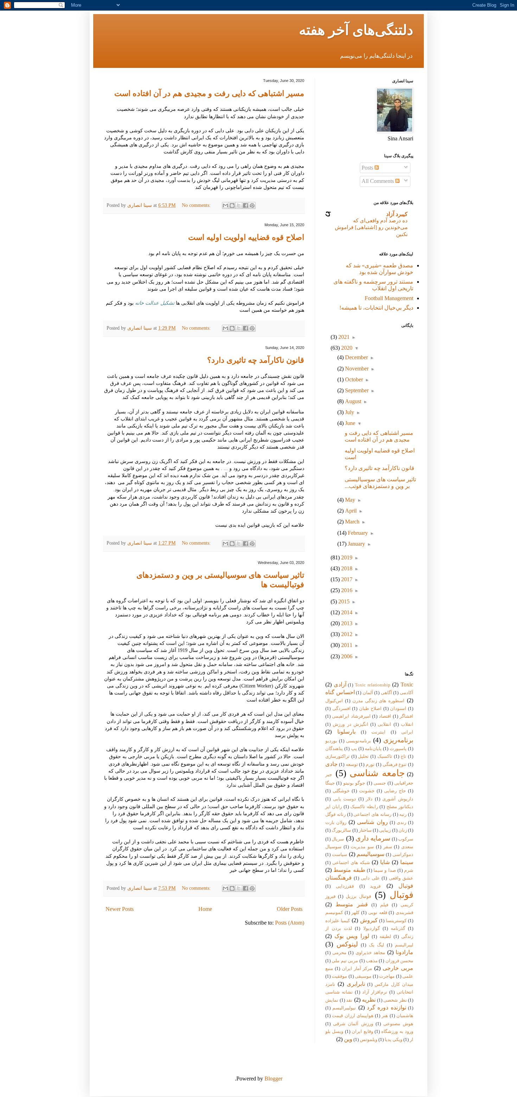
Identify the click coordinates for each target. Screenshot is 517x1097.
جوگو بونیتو (354, 783)
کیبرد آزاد (397, 214)
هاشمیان (404, 1015)
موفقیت (339, 976)
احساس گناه (340, 692)
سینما (406, 862)
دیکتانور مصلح (400, 806)
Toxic (407, 684)
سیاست (339, 854)
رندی (401, 822)
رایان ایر (333, 806)
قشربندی (404, 912)
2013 (346, 623)
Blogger (273, 1079)
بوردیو (331, 740)
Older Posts (289, 909)
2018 (346, 568)
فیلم (384, 904)
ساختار (365, 830)
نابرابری (356, 984)
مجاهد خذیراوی (370, 952)
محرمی (339, 952)
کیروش (369, 920)
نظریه (369, 1000)
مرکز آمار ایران (357, 968)
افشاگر (406, 716)
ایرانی (407, 732)
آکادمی (406, 692)
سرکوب (405, 839)
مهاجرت (387, 976)
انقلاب (407, 724)
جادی (331, 764)
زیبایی (385, 830)
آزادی (340, 684)
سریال (338, 839)
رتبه (403, 814)
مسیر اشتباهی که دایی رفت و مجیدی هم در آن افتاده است (209, 93)
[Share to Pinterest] (252, 205)
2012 (346, 634)
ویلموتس (368, 1039)
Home (205, 909)
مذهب (372, 960)
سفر (387, 846)
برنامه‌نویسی (358, 740)
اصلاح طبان (370, 708)
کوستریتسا (396, 920)
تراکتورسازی (337, 756)
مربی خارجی (398, 968)
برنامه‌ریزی (398, 740)
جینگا (330, 783)
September (356, 390)
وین (348, 1039)
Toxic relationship (372, 685)
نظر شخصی (395, 1000)
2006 (346, 656)
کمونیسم (334, 912)
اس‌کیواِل (334, 700)
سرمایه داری (373, 838)
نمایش (331, 1000)
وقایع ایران (362, 1031)
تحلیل (363, 756)
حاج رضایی (395, 790)
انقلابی (384, 724)
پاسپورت (398, 748)
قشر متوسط (352, 904)
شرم (408, 870)
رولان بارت (335, 822)
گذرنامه (398, 928)
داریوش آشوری (397, 799)
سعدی (407, 846)
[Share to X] (238, 205)
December (356, 357)
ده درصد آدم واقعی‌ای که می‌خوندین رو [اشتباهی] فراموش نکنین (371, 227)
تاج (403, 756)
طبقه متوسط (349, 870)
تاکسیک (384, 756)
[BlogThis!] (232, 205)
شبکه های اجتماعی (351, 862)
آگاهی (386, 692)
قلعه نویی (377, 912)
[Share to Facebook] (245, 205)
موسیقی (363, 976)
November (356, 369)
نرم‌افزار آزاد (375, 992)
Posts (368, 168)
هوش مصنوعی (398, 1023)
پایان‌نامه (373, 748)
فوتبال (401, 895)
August (352, 401)
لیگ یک (376, 945)
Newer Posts (120, 909)
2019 (346, 557)
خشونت (367, 790)
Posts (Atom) (289, 923)
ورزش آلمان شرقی (353, 1023)
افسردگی (341, 708)
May (349, 500)
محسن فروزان (399, 960)
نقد (349, 1000)
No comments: (197, 205)
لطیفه (385, 936)
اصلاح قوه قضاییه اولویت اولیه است (246, 237)
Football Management (389, 298)
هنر (385, 1015)
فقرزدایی (345, 886)
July (349, 412)
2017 (346, 579)
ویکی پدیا (393, 1039)
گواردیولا (371, 928)
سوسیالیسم (370, 854)
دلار (369, 799)
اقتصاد (385, 716)
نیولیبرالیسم (344, 1008)
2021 (343, 337)
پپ (354, 748)
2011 (346, 645)
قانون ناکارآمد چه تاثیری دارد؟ (255, 360)
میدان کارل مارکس (394, 984)
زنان (402, 830)
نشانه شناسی (339, 992)
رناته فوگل (335, 814)
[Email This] (225, 205)
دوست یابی (344, 799)
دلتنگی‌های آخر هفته (356, 30)
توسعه (352, 764)
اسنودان (398, 708)
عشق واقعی (401, 878)
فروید (375, 886)
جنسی (380, 783)
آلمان (368, 692)
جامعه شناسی (377, 773)
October (353, 379)
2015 (343, 601)
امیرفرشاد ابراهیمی (351, 716)
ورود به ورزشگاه (397, 1031)
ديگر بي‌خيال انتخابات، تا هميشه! (376, 308)
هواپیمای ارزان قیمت (353, 1015)
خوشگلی (341, 790)
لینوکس (347, 944)
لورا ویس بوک (351, 936)
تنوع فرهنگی (395, 764)
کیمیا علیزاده (337, 920)
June (349, 423)
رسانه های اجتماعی (372, 814)
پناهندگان (334, 748)
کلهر (355, 912)
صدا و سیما (385, 870)
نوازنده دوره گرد (386, 1007)
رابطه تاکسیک (364, 806)
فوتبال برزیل (358, 896)
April (350, 511)
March (351, 522)
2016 (346, 590)
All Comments (378, 181)
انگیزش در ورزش (350, 724)
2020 (346, 348)
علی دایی (370, 878)
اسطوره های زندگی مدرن (378, 700)
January (355, 544)
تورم (370, 764)
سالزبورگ (341, 830)
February (357, 533)
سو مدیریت (362, 846)
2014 (346, 612)
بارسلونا (346, 732)
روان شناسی (372, 822)
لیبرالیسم (404, 945)
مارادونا (404, 952)
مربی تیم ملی (345, 960)
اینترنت (378, 732)
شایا (385, 862)
